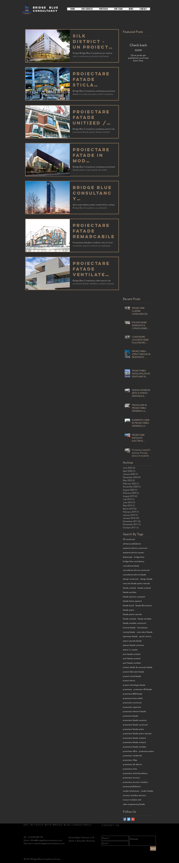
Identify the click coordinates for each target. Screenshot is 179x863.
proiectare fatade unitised (134, 738)
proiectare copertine (132, 707)
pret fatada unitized (131, 658)
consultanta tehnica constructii (136, 570)
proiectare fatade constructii (135, 724)
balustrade (127, 557)
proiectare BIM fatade (132, 694)
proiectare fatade (130, 716)
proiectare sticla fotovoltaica (135, 773)
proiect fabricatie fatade (133, 671)
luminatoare (142, 627)
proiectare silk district (132, 764)
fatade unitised (129, 618)
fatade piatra (128, 610)
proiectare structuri (131, 777)
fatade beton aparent (132, 601)
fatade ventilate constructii (134, 623)
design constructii (131, 579)
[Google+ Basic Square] (133, 819)
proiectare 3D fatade (143, 689)
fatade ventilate (144, 618)
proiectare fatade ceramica (135, 720)
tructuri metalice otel (132, 799)
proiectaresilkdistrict (132, 786)
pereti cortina (145, 636)
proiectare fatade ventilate (134, 746)
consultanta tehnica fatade (134, 574)
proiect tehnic (129, 680)
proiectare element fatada (134, 711)
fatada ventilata (129, 592)
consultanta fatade (131, 566)
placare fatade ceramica (133, 645)
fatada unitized (144, 588)
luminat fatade (129, 627)
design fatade (146, 579)
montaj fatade (129, 632)
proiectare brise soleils (133, 698)
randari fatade (147, 791)
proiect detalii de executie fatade (137, 667)
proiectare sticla (130, 769)
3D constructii (129, 539)
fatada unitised (129, 588)
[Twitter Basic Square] (128, 819)
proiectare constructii (132, 702)
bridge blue (139, 557)
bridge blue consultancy (133, 561)
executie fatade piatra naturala (136, 583)
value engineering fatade (134, 804)
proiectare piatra (146, 751)
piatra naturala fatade (132, 641)
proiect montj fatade (132, 676)
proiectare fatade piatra (133, 729)
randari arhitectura (131, 791)
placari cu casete (130, 649)
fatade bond (128, 605)
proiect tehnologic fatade (134, 685)
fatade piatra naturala (132, 614)
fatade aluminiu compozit (134, 596)
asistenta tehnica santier (133, 552)
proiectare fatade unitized (134, 742)
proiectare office (130, 751)
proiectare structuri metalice (135, 782)
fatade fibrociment (144, 605)
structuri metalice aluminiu (134, 795)
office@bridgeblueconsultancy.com (46, 840)
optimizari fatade (130, 636)
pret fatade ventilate (132, 663)
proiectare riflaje (130, 760)
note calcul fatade (144, 632)
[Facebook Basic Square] (124, 819)
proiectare (127, 689)
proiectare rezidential (132, 755)
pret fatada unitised (131, 654)
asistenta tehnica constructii (135, 548)
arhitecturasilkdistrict (132, 543)
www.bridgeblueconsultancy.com (49, 843)
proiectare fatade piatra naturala (137, 733)
